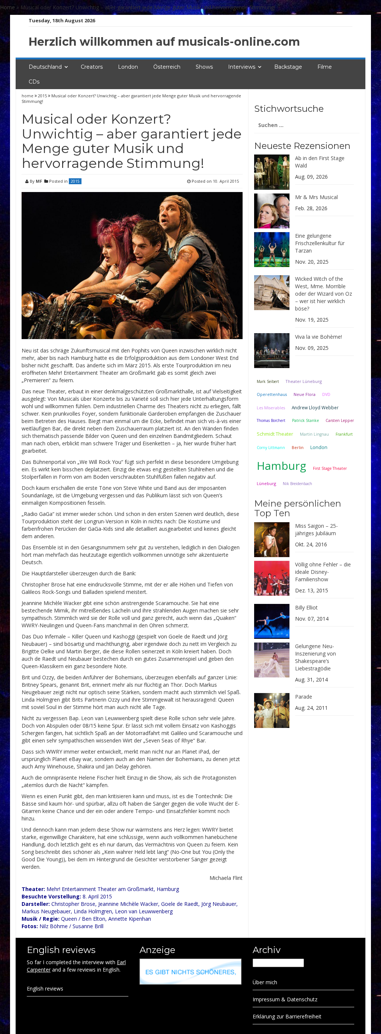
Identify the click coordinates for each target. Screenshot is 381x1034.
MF (39, 181)
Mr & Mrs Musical (316, 197)
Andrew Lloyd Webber (315, 407)
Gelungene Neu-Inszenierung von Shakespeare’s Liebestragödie (315, 657)
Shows (204, 67)
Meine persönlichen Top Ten (297, 508)
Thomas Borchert (271, 420)
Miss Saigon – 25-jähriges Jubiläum (316, 529)
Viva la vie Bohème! (318, 336)
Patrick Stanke (305, 420)
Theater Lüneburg (304, 381)
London (128, 67)
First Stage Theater (330, 468)
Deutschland (45, 67)
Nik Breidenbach (297, 483)
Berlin (298, 447)
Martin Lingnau (314, 434)
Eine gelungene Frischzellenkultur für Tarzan (320, 243)
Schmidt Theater (275, 433)
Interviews (241, 67)
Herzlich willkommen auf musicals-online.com (164, 42)
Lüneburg (266, 483)
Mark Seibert (268, 381)
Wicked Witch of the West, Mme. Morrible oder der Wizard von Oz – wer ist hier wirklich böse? (323, 293)
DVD (326, 394)
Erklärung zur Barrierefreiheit (287, 1016)
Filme (324, 67)
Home (7, 7)
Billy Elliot (306, 607)
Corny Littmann (271, 447)
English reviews (45, 988)
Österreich (166, 67)
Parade (303, 696)
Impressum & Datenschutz (285, 999)
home (28, 95)
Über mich (265, 982)
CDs (34, 81)
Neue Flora (305, 394)
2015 (42, 95)
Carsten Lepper (340, 420)
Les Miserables (271, 407)
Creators (92, 67)
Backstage (288, 67)
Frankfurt (344, 434)
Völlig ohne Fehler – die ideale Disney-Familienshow (323, 572)
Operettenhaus (272, 394)
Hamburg (281, 465)
